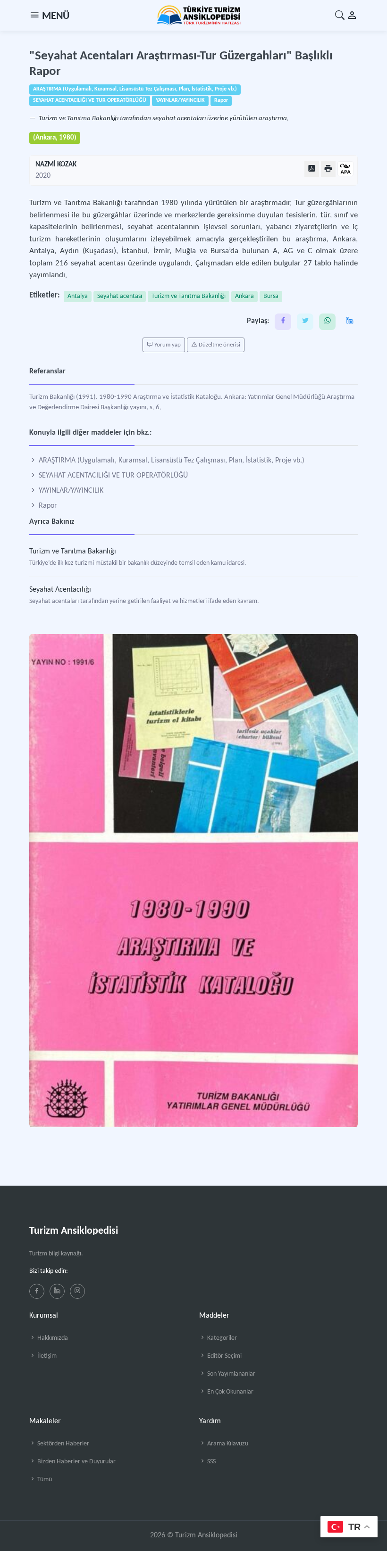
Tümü (44, 1479)
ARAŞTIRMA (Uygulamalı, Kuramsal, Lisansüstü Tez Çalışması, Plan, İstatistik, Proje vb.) (170, 460)
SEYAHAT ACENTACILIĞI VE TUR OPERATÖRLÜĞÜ (112, 475)
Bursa (270, 296)
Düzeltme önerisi (218, 345)
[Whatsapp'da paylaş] (327, 322)
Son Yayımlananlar (230, 1374)
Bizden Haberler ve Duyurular (76, 1461)
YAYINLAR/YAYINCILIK (70, 491)
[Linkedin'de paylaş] (349, 322)
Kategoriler (221, 1338)
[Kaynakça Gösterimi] (345, 169)
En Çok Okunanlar (229, 1391)
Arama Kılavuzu (227, 1443)
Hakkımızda (52, 1338)
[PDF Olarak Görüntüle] (311, 169)
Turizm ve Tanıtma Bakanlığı (188, 296)
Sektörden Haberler (62, 1443)
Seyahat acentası (119, 296)
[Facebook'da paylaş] (283, 322)
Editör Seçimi (224, 1356)
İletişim (46, 1356)
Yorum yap (167, 345)
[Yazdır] (328, 169)
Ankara (244, 296)
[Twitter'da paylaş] (305, 322)
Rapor (47, 506)
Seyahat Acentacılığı (60, 590)
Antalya (77, 296)
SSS (211, 1461)
